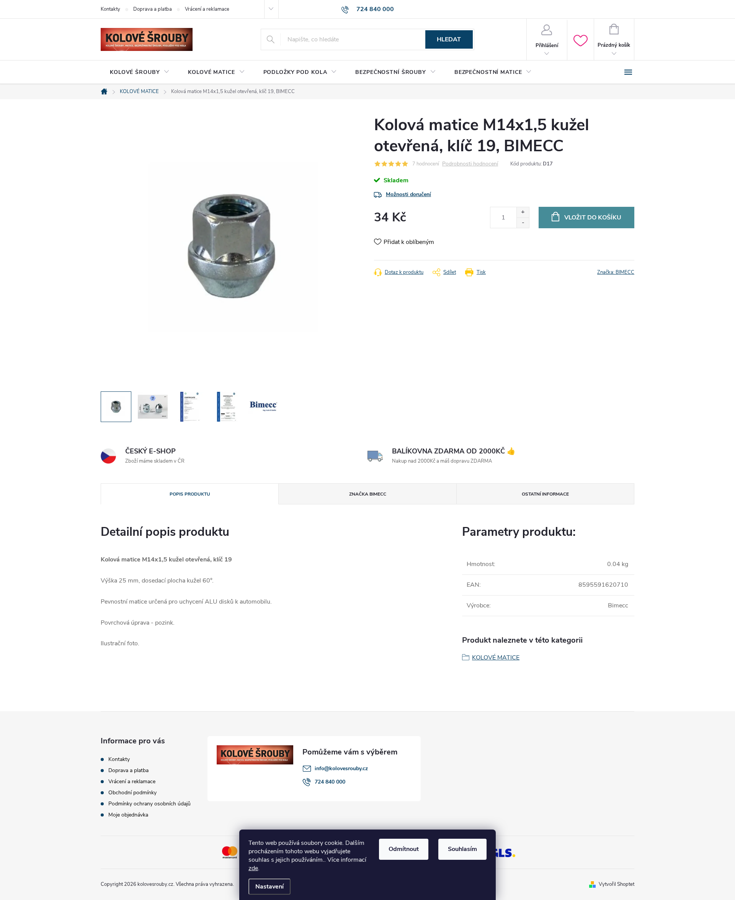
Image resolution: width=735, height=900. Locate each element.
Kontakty (110, 9)
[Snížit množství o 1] (522, 223)
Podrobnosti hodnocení (470, 164)
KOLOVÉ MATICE (495, 657)
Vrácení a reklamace (207, 9)
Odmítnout (404, 849)
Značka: (615, 272)
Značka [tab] (367, 494)
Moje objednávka (128, 814)
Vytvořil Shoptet (616, 884)
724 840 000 (330, 781)
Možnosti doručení (408, 194)
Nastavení (269, 886)
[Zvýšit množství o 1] (522, 212)
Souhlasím (462, 849)
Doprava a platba (152, 9)
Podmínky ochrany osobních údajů (149, 803)
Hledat (449, 39)
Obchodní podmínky (132, 792)
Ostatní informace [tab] (545, 494)
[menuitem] (140, 72)
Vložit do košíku (592, 217)
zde (253, 868)
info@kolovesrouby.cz (341, 768)
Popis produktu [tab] (190, 494)
